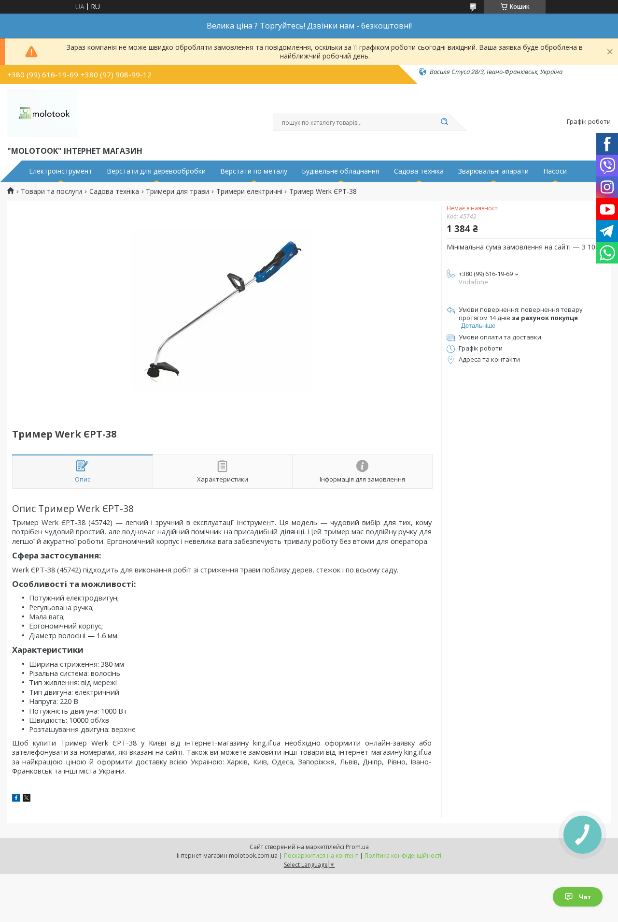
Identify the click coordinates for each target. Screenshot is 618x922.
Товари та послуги (51, 191)
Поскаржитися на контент (321, 855)
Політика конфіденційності (403, 855)
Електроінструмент (60, 171)
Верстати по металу (253, 171)
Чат (585, 897)
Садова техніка (419, 171)
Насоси (555, 171)
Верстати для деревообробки (156, 171)
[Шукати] (444, 122)
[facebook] (16, 799)
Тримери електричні (249, 191)
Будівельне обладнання (340, 171)
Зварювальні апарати (493, 171)
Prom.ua (357, 847)
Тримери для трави (177, 191)
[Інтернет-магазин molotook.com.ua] (42, 113)
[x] (26, 799)
